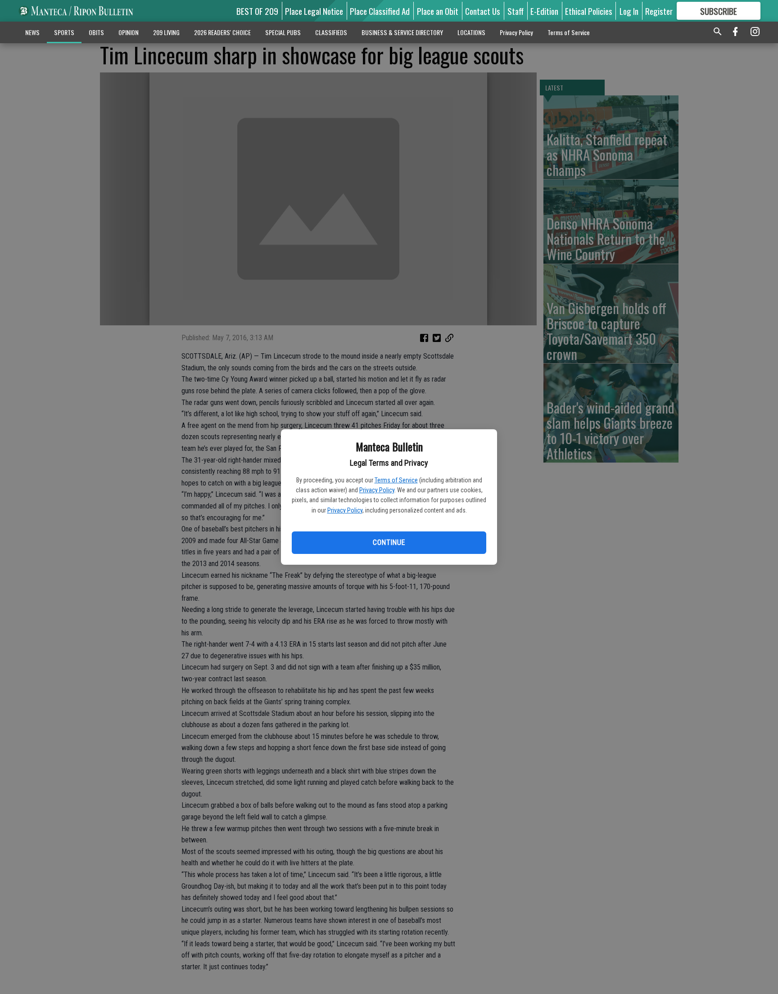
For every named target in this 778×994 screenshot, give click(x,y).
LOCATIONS (471, 32)
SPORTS (64, 32)
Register (659, 11)
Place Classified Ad (380, 11)
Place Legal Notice (314, 11)
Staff (515, 11)
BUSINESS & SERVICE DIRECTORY (402, 32)
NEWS (32, 32)
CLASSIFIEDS (331, 32)
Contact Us (482, 11)
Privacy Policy (376, 490)
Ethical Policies (588, 11)
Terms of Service (396, 480)
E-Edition (544, 11)
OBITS (96, 32)
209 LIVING (166, 32)
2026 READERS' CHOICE (222, 32)
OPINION (128, 32)
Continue (389, 542)
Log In (629, 11)
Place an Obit (437, 11)
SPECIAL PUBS (283, 32)
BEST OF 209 (257, 11)
